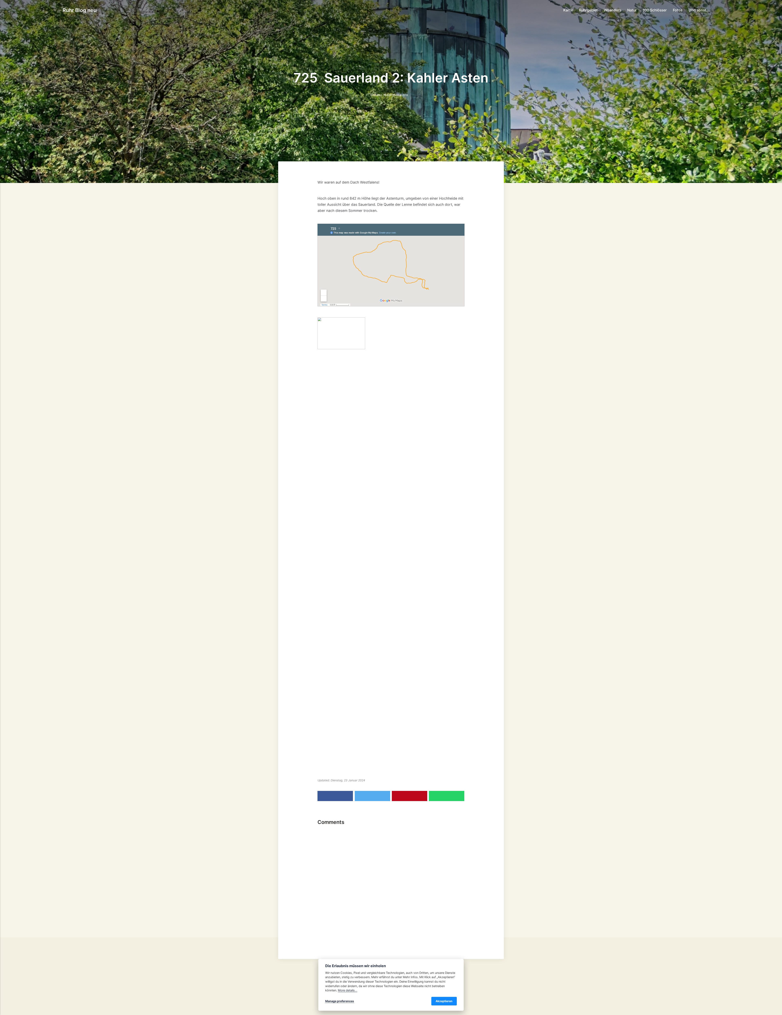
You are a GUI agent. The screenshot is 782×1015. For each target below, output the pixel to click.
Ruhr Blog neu (80, 10)
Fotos (677, 10)
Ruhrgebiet (588, 10)
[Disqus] (391, 880)
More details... (347, 990)
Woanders (612, 10)
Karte (568, 10)
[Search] (717, 10)
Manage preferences (339, 1001)
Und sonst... (699, 10)
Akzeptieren (444, 1001)
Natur (632, 10)
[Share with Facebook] (335, 796)
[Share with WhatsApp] (446, 796)
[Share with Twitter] (372, 796)
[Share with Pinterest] (409, 796)
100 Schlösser (655, 10)
